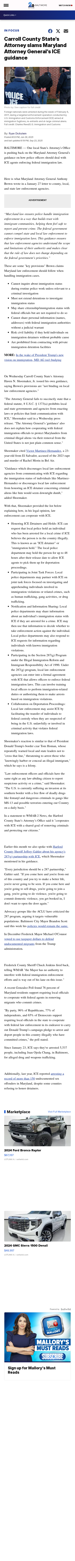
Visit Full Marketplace (59, 1112)
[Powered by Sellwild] (66, 1309)
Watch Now (65, 5)
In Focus (11, 30)
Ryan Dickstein (18, 133)
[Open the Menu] (6, 5)
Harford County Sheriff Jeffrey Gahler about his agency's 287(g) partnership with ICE (34, 851)
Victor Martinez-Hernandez (43, 450)
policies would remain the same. (47, 926)
